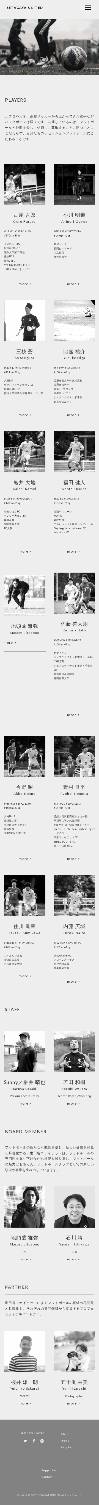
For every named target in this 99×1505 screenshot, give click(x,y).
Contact (47, 1476)
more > (25, 284)
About (65, 1434)
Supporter (49, 1470)
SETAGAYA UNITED (25, 8)
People (66, 1447)
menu (88, 7)
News (65, 1440)
